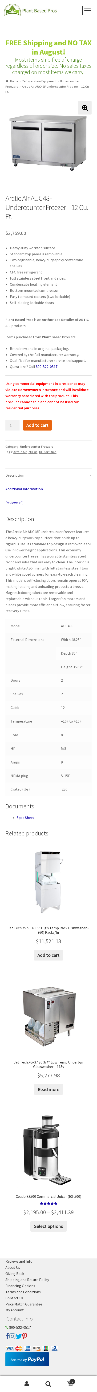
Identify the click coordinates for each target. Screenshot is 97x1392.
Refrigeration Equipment (39, 81)
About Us (12, 1267)
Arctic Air (20, 452)
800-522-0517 (46, 366)
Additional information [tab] (24, 488)
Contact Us (14, 1298)
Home (14, 81)
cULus (32, 452)
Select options (48, 1226)
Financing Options (20, 1285)
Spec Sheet (25, 817)
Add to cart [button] (48, 955)
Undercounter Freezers (36, 446)
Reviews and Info (18, 1261)
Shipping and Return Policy (27, 1279)
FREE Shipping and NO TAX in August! (48, 47)
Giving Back (14, 1273)
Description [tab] (14, 475)
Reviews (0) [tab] (14, 502)
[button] (85, 108)
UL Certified (48, 452)
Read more (48, 1089)
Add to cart (37, 425)
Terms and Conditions (23, 1291)
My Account (14, 1310)
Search (48, 1384)
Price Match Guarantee (23, 1304)
